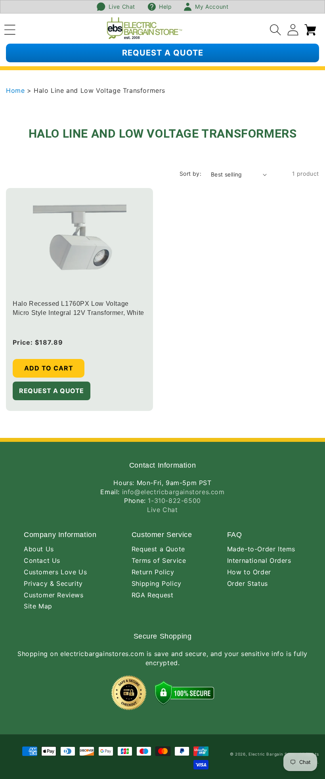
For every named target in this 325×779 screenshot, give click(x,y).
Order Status (247, 583)
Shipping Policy (157, 583)
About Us (39, 549)
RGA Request (153, 595)
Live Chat (162, 510)
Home (16, 90)
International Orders (259, 560)
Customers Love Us (55, 572)
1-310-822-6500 (174, 501)
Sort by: (190, 173)
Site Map (38, 606)
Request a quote (162, 53)
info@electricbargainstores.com (173, 492)
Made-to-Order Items (261, 549)
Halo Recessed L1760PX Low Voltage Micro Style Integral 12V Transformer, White (78, 308)
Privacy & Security (53, 583)
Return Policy (153, 572)
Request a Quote (158, 549)
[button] (10, 28)
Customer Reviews (54, 595)
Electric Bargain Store (272, 754)
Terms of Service (159, 560)
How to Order (249, 572)
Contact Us (42, 560)
